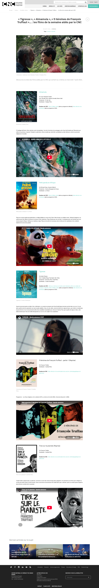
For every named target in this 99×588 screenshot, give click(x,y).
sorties (48, 31)
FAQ (79, 567)
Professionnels (93, 6)
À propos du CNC (82, 6)
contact (39, 586)
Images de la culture (41, 577)
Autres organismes (55, 567)
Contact (91, 2)
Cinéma (45, 6)
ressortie (53, 31)
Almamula (42, 92)
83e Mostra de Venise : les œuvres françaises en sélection (76, 556)
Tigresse (42, 271)
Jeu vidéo (59, 6)
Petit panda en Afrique (47, 183)
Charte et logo (84, 567)
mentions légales (57, 586)
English (96, 2)
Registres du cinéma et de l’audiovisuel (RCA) (47, 579)
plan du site (46, 586)
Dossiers (46, 567)
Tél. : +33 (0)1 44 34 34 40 (17, 579)
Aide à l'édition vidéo (53, 106)
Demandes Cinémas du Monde (44, 580)
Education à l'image (71, 567)
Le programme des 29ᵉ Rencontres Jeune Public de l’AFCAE (20, 554)
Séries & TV (52, 6)
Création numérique (70, 6)
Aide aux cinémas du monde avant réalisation (59, 286)
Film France (39, 576)
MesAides (39, 574)
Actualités (40, 567)
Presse (63, 567)
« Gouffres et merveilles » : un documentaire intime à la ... (48, 556)
